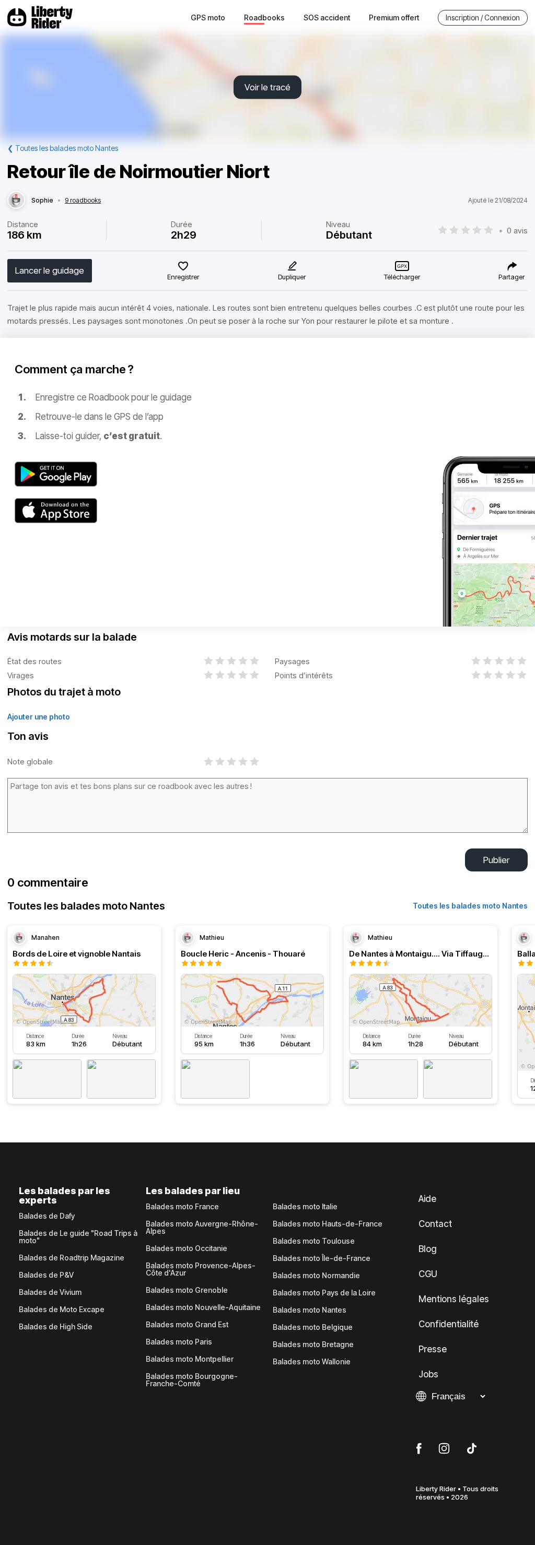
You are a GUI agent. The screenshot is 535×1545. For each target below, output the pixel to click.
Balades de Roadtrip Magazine (71, 1257)
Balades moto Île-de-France (321, 1258)
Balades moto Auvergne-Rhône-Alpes (202, 1227)
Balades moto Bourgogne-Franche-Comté (192, 1380)
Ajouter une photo (38, 716)
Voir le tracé (267, 87)
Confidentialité (448, 1324)
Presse (432, 1349)
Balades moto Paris (179, 1342)
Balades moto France (182, 1206)
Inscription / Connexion (483, 17)
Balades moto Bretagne (313, 1344)
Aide (427, 1199)
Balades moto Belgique (313, 1327)
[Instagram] (444, 1449)
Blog (427, 1249)
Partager (511, 277)
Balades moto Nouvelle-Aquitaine (203, 1307)
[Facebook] (419, 1449)
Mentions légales (453, 1299)
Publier (496, 860)
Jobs (428, 1374)
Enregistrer (183, 277)
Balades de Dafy (47, 1216)
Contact (435, 1224)
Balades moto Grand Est (187, 1324)
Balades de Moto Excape (61, 1309)
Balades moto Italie (305, 1206)
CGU (427, 1274)
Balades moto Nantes (309, 1310)
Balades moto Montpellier (190, 1359)
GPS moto (208, 17)
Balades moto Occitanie (186, 1248)
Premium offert (394, 17)
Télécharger (402, 277)
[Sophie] (16, 200)
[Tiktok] (472, 1449)
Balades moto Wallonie (312, 1361)
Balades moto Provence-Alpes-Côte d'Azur (200, 1269)
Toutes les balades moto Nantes (470, 905)
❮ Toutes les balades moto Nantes (62, 148)
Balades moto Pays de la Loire (324, 1292)
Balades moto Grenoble (187, 1290)
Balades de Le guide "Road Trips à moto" (78, 1237)
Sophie (42, 200)
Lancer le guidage (49, 270)
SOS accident (327, 17)
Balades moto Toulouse (314, 1241)
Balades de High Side (55, 1326)
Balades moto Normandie (316, 1275)
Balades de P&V (46, 1275)
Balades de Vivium (50, 1292)
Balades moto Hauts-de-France (327, 1224)
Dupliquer (292, 277)
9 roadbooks (83, 200)
